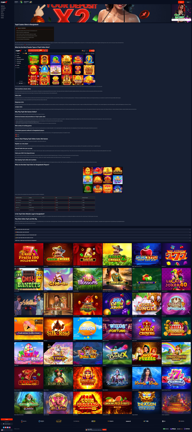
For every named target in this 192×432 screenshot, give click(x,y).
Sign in (188, 2)
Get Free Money (181, 19)
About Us (2, 13)
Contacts (2, 15)
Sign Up (104, 429)
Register (6, 419)
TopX (25, 44)
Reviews (2, 17)
